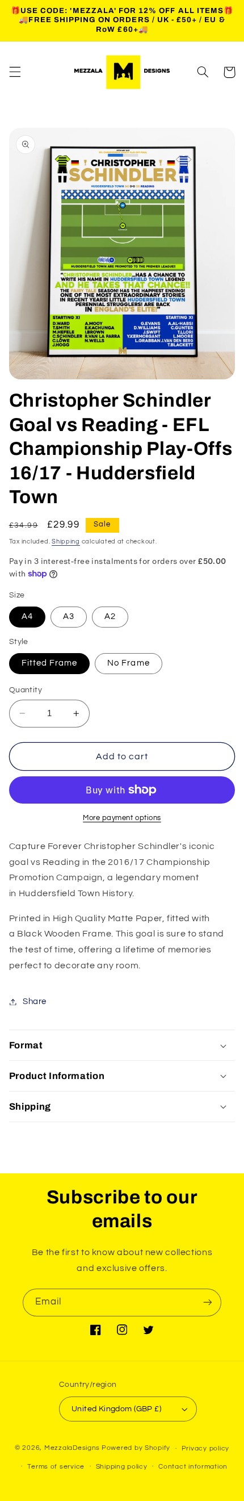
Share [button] (35, 1001)
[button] (15, 72)
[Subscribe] (208, 1302)
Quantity (25, 690)
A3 (68, 616)
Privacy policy (205, 1448)
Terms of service (56, 1467)
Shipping (66, 541)
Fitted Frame (50, 663)
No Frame (128, 663)
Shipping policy (122, 1467)
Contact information (193, 1467)
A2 (110, 616)
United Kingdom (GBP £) (116, 1409)
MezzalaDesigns (72, 1448)
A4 (27, 616)
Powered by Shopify (136, 1448)
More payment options (122, 818)
